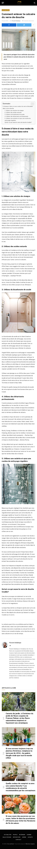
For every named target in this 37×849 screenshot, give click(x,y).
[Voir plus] (33, 25)
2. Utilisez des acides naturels (13, 112)
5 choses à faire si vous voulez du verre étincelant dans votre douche (18, 107)
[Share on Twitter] (24, 25)
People (15, 834)
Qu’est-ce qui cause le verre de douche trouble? (18, 122)
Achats (30, 837)
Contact (18, 839)
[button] (31, 103)
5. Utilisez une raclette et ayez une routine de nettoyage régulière (18, 119)
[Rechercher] (34, 3)
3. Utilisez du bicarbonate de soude (14, 114)
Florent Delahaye (16, 20)
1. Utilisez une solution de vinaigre (14, 110)
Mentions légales (30, 844)
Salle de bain (7, 837)
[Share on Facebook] (9, 25)
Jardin (24, 837)
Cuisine (29, 834)
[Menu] (3, 3)
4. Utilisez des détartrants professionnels (16, 116)
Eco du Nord (11, 844)
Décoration (16, 837)
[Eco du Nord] (19, 3)
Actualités (5, 10)
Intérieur (22, 834)
